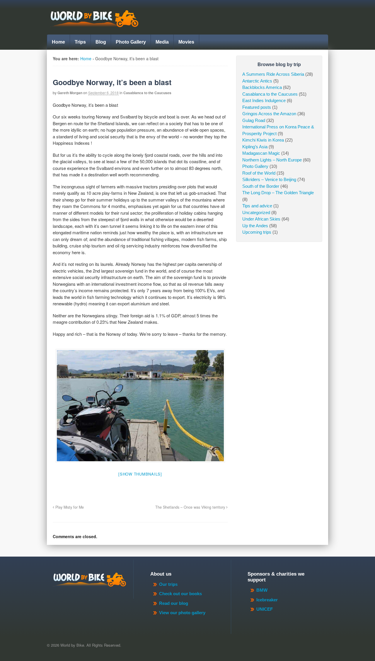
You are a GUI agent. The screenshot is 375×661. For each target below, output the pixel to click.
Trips (80, 41)
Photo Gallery (131, 41)
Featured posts (256, 107)
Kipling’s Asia (254, 146)
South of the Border (260, 186)
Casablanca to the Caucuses (147, 92)
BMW (261, 590)
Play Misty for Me (69, 507)
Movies (186, 41)
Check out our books (180, 593)
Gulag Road (253, 120)
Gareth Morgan (69, 92)
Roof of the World (258, 173)
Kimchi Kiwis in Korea (263, 139)
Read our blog (173, 603)
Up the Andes (255, 225)
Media (162, 41)
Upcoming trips (256, 232)
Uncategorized (256, 212)
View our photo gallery (182, 612)
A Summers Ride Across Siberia (273, 74)
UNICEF (264, 609)
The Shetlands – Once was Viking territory (190, 507)
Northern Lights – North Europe (272, 159)
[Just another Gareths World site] (94, 24)
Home (58, 41)
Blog (101, 41)
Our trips (168, 584)
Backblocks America (262, 87)
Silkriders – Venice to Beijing (269, 179)
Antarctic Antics (257, 80)
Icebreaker (267, 599)
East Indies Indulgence (264, 100)
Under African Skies (261, 218)
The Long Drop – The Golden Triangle (278, 192)
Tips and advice (257, 205)
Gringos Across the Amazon (269, 113)
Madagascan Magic (261, 153)
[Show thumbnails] (140, 474)
